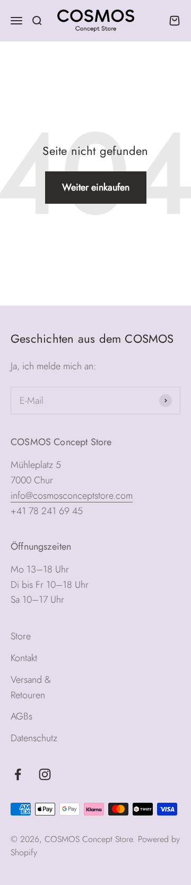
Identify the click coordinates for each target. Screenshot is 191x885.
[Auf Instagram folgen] (45, 774)
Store (21, 636)
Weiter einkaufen (95, 187)
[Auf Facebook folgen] (18, 774)
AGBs (21, 716)
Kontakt (24, 658)
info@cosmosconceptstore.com (72, 495)
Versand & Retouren (31, 687)
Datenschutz (34, 738)
